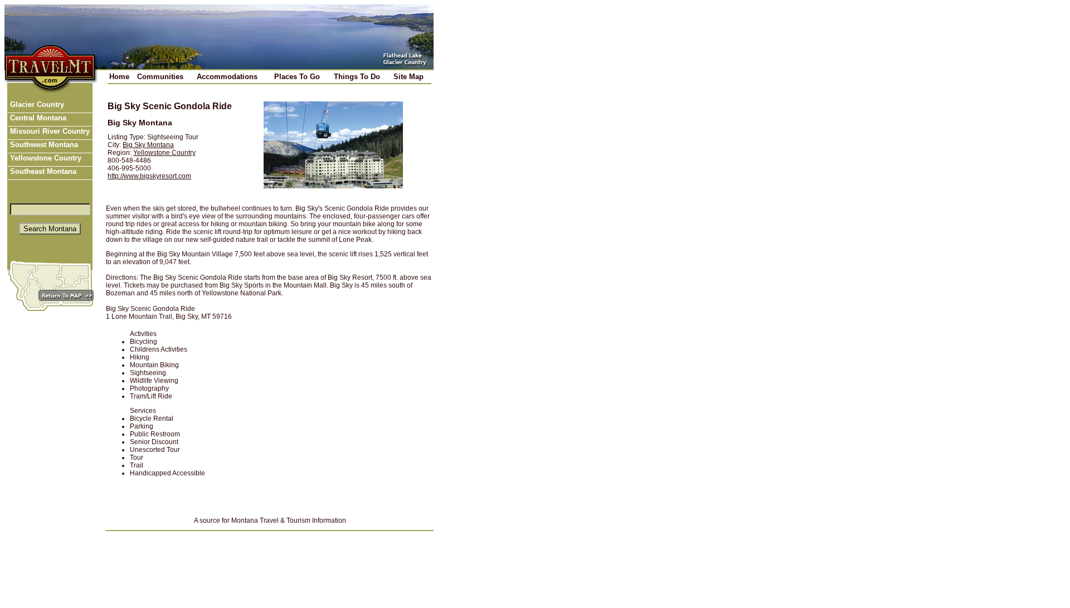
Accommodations (227, 76)
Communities (160, 76)
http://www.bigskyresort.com (149, 176)
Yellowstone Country (44, 158)
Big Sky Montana (148, 145)
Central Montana (37, 118)
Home (119, 76)
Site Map (408, 76)
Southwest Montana (43, 144)
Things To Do (357, 76)
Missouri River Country (49, 131)
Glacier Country (36, 104)
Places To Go (297, 76)
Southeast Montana (42, 171)
